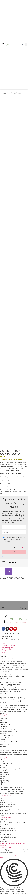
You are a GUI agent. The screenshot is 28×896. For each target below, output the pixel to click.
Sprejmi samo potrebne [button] (14, 843)
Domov (2, 92)
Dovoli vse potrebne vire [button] (7, 856)
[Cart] (23, 44)
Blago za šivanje (9, 92)
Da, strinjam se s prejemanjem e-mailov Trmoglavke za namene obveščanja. (14, 539)
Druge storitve (4, 810)
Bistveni (2, 705)
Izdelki (16, 92)
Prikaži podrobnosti (6, 715)
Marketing (3, 787)
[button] (26, 44)
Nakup (8, 571)
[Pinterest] (18, 44)
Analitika (2, 750)
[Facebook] (15, 44)
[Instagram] (17, 44)
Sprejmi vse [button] (3, 843)
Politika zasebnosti (5, 847)
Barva (3, 561)
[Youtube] (20, 44)
